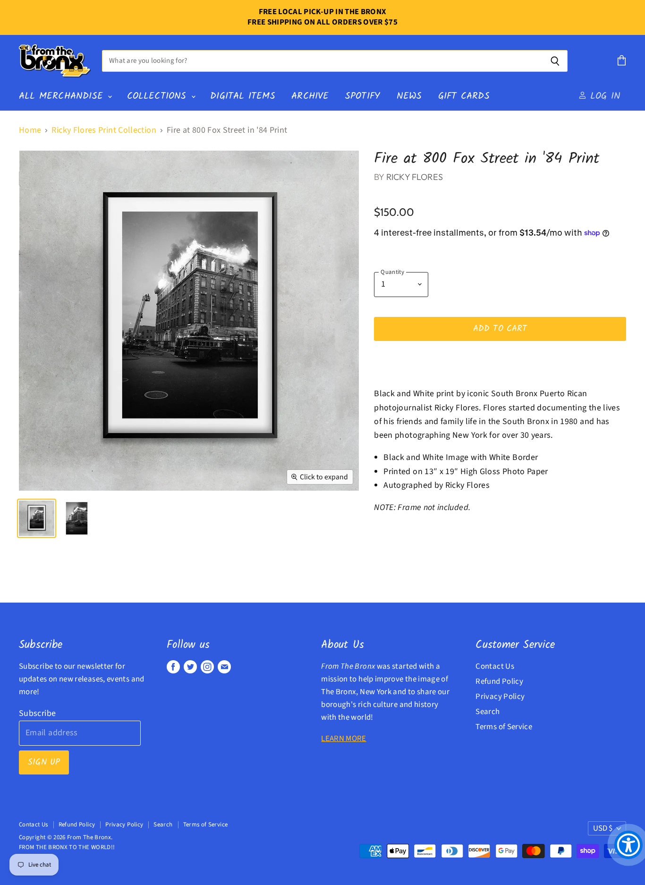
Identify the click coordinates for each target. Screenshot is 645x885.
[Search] (555, 61)
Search (487, 711)
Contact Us (494, 666)
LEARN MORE (343, 738)
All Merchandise (63, 96)
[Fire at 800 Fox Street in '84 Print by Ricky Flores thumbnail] (76, 518)
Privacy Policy (500, 696)
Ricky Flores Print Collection (103, 131)
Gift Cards (464, 96)
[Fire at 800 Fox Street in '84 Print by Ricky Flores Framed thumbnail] (36, 518)
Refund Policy (499, 681)
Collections (158, 96)
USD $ (602, 828)
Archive (310, 96)
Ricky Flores (414, 176)
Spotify (362, 96)
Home (30, 131)
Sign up (44, 762)
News (409, 96)
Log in (603, 96)
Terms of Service (503, 726)
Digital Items (242, 96)
